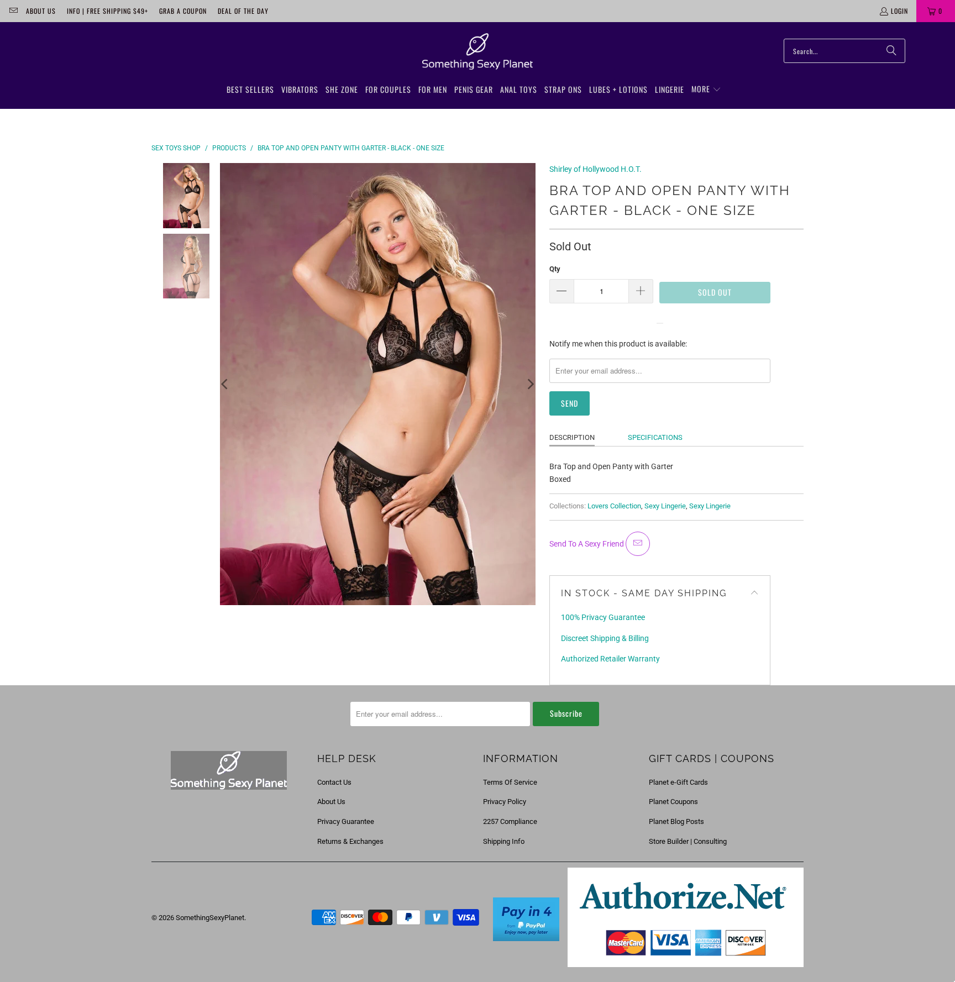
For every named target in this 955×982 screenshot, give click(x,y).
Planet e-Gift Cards (678, 782)
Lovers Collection (614, 506)
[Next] (530, 384)
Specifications (655, 437)
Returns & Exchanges (350, 841)
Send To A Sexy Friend (587, 543)
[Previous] (225, 384)
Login (899, 10)
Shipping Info (503, 841)
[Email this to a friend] (638, 544)
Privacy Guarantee (345, 821)
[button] (706, 89)
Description (572, 437)
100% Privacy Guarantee (603, 617)
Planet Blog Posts (676, 821)
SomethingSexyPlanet (210, 917)
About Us (41, 10)
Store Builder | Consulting (688, 841)
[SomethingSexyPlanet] (477, 52)
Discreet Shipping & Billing (605, 638)
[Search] (891, 51)
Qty (554, 269)
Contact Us (334, 782)
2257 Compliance (510, 821)
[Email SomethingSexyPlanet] (13, 10)
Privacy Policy (504, 801)
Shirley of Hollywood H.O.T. (595, 169)
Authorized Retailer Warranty (610, 658)
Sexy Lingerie (665, 506)
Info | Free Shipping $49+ (107, 10)
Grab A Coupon (183, 10)
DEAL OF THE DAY (243, 10)
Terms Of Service (510, 782)
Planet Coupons (673, 801)
